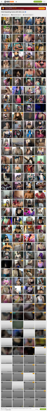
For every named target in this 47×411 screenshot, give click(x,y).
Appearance (6, 14)
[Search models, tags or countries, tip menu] (45, 4)
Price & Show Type (16, 14)
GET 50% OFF (41, 8)
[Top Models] (16, 1)
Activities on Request (28, 14)
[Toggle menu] (1, 1)
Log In (44, 1)
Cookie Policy (8, 409)
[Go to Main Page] (9, 1)
